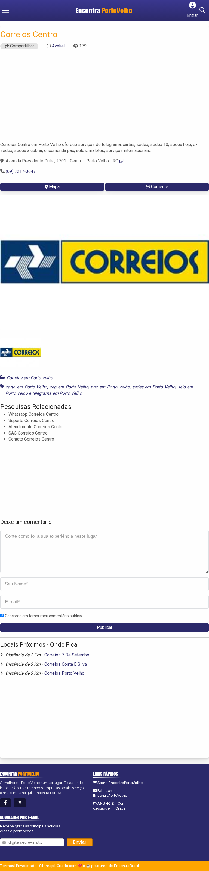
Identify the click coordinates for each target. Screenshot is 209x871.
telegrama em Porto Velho (57, 393)
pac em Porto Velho (110, 387)
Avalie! (58, 46)
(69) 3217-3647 (21, 171)
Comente (159, 186)
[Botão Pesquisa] (203, 10)
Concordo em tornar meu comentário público (43, 616)
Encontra (104, 10)
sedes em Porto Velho (153, 387)
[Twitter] (20, 802)
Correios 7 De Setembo (66, 655)
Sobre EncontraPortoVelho (120, 783)
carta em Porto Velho (26, 387)
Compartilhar (21, 46)
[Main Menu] (5, 10)
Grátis (120, 808)
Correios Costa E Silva (65, 664)
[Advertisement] (104, 98)
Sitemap (46, 866)
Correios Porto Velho (64, 673)
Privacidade (26, 866)
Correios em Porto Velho (30, 377)
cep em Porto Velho (69, 387)
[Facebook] (5, 802)
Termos (7, 866)
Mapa (54, 186)
